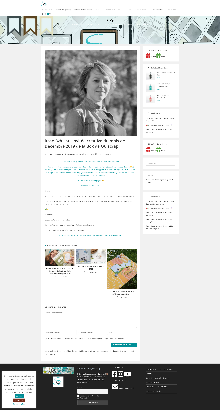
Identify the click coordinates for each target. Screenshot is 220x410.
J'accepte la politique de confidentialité (88, 397)
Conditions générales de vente (157, 378)
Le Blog (90, 154)
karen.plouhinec (54, 154)
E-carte (153, 57)
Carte (163, 57)
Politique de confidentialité (156, 387)
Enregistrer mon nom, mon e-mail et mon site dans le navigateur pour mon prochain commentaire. (86, 338)
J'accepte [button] (19, 396)
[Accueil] (72, 24)
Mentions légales (152, 382)
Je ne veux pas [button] (19, 400)
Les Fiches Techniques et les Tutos (159, 369)
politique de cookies (153, 391)
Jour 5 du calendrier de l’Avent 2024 (91, 267)
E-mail (79, 387)
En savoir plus (19, 404)
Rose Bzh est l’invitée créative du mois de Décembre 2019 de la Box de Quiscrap (121, 24)
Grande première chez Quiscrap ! (159, 125)
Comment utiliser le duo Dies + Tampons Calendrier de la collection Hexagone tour (59, 271)
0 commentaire (104, 154)
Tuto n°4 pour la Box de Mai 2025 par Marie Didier (122, 292)
